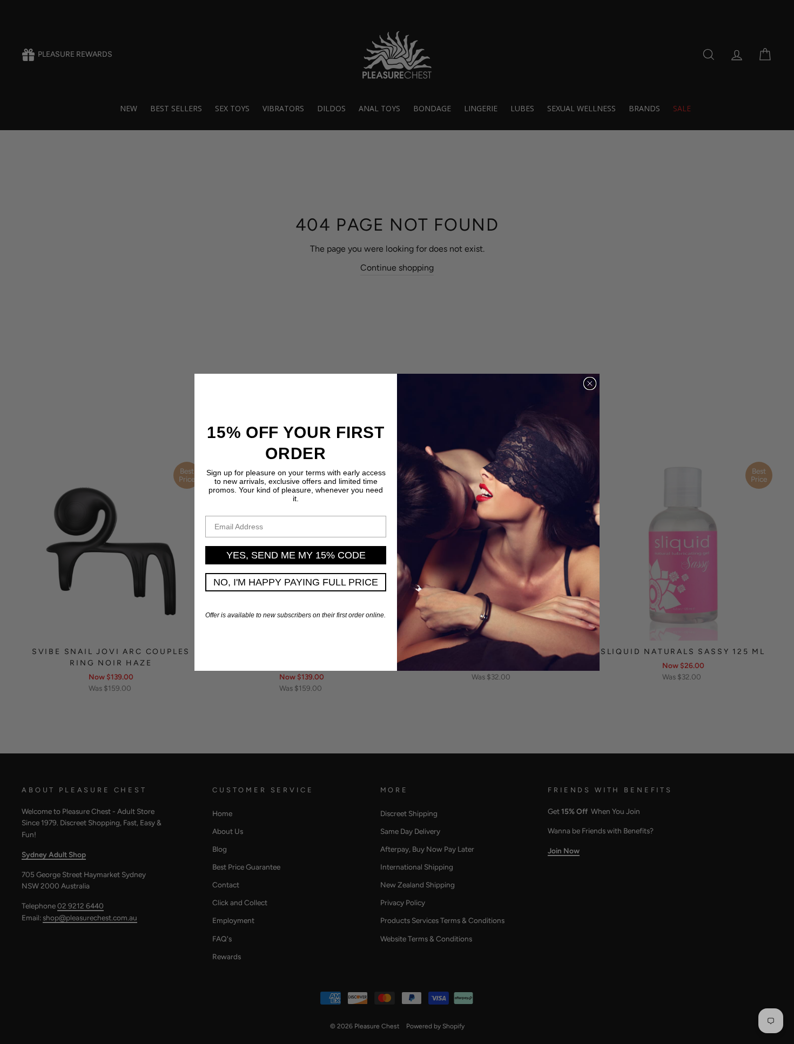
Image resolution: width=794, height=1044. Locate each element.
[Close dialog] (589, 383)
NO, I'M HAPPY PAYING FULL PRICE (295, 582)
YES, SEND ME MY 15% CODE (296, 555)
